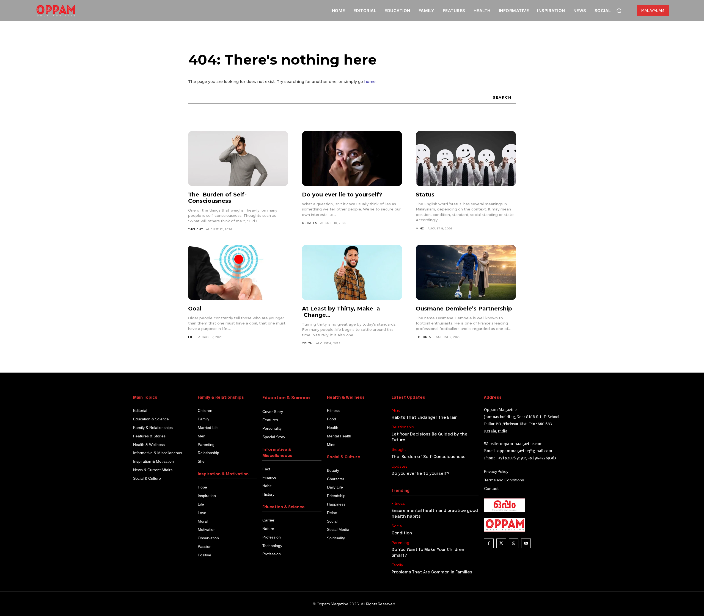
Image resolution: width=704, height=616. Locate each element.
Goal (195, 308)
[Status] (466, 158)
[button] (619, 10)
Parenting (400, 542)
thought (195, 229)
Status (425, 194)
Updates (309, 223)
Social (397, 526)
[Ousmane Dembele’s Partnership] (466, 272)
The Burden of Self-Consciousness (217, 197)
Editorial (424, 337)
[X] (501, 543)
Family (397, 565)
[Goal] (238, 272)
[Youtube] (526, 543)
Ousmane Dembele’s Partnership (464, 308)
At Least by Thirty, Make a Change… (341, 311)
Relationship (403, 427)
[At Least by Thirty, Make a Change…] (352, 272)
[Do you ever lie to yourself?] (352, 158)
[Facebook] (489, 543)
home (370, 81)
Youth (307, 343)
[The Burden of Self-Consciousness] (238, 158)
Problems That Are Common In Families (432, 572)
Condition (402, 533)
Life (191, 337)
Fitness (398, 503)
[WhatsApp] (513, 543)
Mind (420, 228)
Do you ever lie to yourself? (342, 194)
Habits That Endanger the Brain (425, 417)
